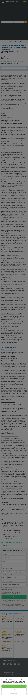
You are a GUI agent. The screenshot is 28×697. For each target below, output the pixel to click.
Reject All (14, 689)
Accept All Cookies (13, 686)
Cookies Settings (14, 693)
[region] (14, 687)
